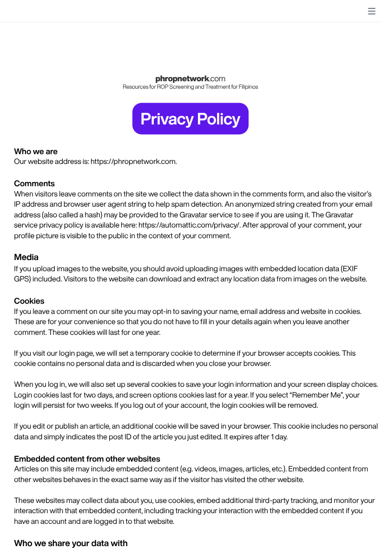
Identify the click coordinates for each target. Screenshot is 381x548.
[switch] (371, 11)
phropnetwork (182, 78)
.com (217, 78)
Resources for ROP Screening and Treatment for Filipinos (190, 86)
